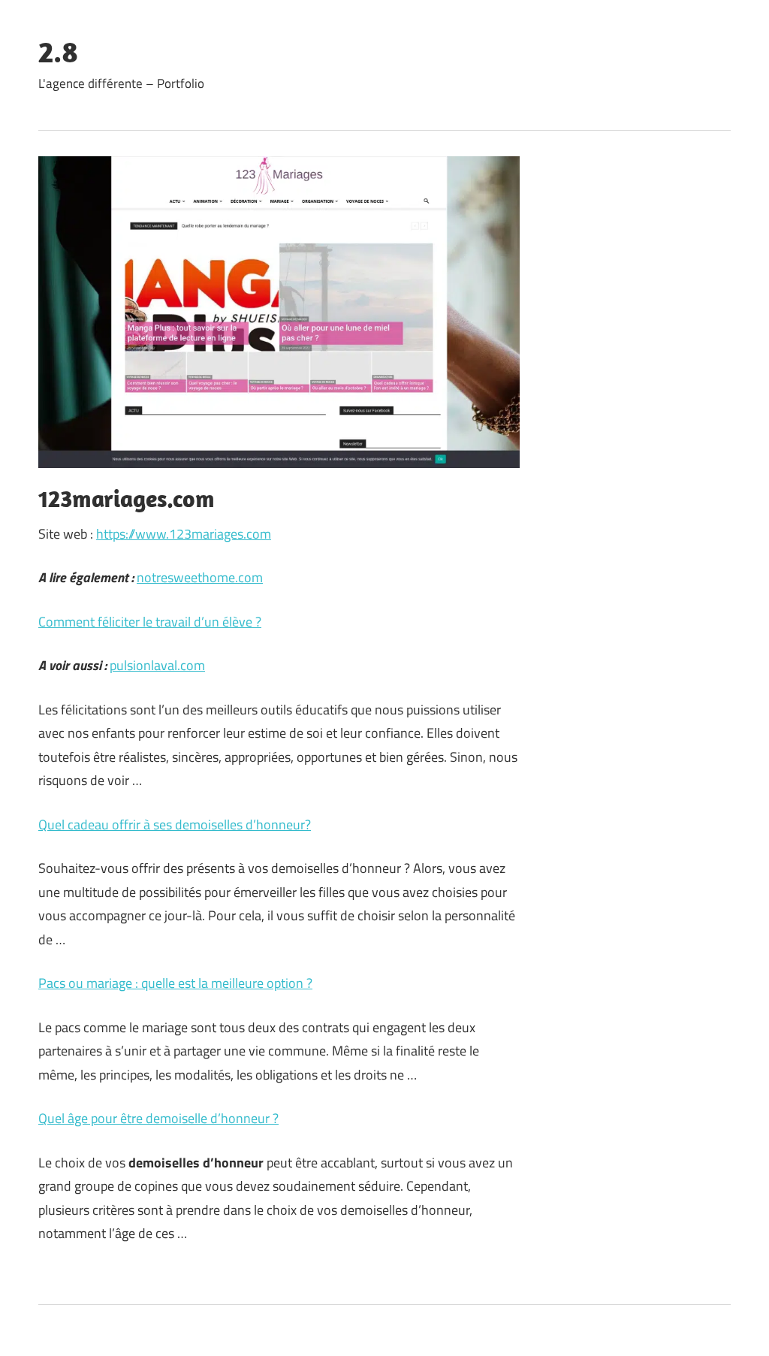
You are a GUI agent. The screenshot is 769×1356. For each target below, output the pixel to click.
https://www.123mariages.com (183, 534)
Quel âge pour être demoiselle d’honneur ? (158, 1118)
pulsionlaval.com (157, 665)
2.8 (58, 51)
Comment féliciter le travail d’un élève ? (149, 622)
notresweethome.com (200, 577)
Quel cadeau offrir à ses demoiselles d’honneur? (174, 824)
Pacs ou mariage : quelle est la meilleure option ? (175, 983)
